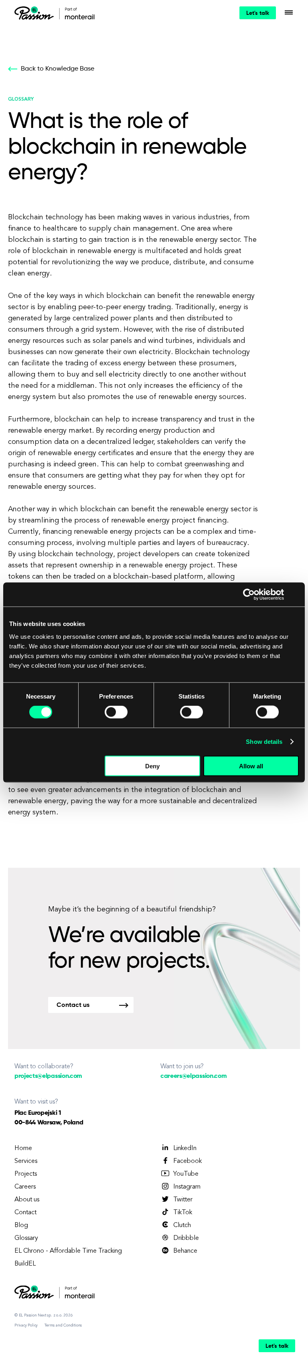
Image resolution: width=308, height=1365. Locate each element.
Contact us (73, 1005)
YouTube (186, 1174)
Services (25, 1161)
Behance (185, 1251)
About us (26, 1200)
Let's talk (257, 13)
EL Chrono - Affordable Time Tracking (68, 1251)
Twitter (182, 1200)
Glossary (26, 1238)
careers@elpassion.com (193, 1076)
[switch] (116, 712)
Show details (264, 741)
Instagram (187, 1187)
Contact (25, 1212)
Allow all (251, 765)
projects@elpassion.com (48, 1076)
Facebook (187, 1161)
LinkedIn (185, 1148)
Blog (21, 1225)
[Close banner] (296, 594)
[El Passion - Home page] (36, 13)
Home (23, 1148)
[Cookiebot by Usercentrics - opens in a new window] (249, 595)
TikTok (182, 1212)
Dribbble (186, 1238)
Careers (25, 1187)
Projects (25, 1174)
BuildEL (25, 1264)
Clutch (182, 1225)
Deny (152, 765)
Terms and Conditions (63, 1325)
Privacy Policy (26, 1325)
